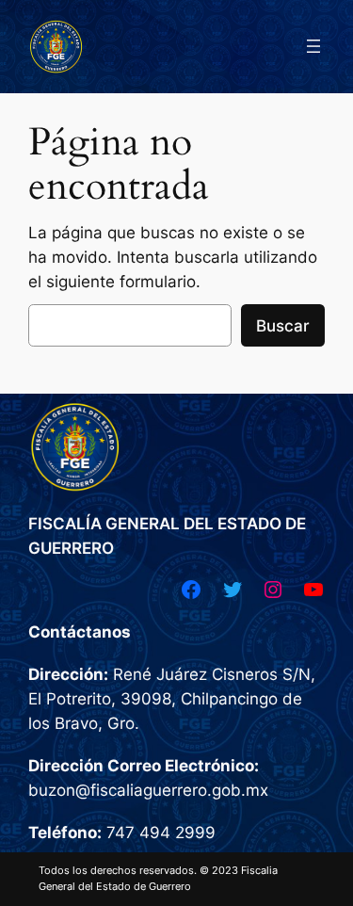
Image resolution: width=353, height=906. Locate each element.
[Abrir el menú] (313, 46)
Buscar (283, 325)
